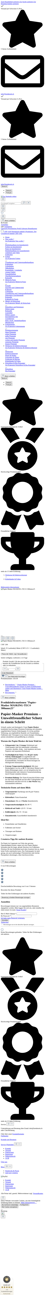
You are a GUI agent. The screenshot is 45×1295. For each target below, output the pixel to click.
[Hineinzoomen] (12, 638)
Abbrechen (5, 922)
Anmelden (4, 225)
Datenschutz (9, 1152)
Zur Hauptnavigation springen (18, 3)
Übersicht (4, 228)
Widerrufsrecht (10, 1156)
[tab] (24, 687)
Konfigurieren (24, 1205)
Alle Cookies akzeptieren (9, 1207)
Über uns (4, 1162)
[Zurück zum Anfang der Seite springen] (3, 1198)
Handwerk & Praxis (12, 1171)
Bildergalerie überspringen (10, 587)
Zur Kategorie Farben (12, 258)
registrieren (8, 227)
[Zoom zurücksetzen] (8, 638)
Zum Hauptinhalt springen (10, 2)
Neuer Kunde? (21, 910)
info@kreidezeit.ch (7, 94)
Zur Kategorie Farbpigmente (15, 326)
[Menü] (3, 199)
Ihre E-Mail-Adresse (8, 914)
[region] (22, 615)
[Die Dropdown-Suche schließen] (28, 203)
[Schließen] (2, 1209)
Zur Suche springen (26, 2)
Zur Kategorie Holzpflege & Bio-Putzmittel (20, 365)
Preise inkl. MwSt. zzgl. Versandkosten (14, 654)
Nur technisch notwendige (10, 1205)
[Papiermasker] (18, 589)
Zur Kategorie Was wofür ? (14, 241)
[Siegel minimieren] (12, 1279)
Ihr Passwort (6, 916)
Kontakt (8, 1148)
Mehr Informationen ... (29, 1203)
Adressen (24, 228)
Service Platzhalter (7, 1145)
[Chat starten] (2, 1213)
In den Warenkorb (7, 673)
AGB (7, 1158)
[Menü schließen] (6, 243)
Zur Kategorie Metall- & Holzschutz (17, 303)
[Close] (3, 1216)
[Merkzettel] (2, 214)
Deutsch (8, 190)
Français (9, 192)
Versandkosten (38, 1193)
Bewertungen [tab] (10, 693)
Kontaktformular (18, 1134)
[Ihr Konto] (3, 216)
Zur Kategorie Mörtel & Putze (15, 282)
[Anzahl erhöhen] (18, 669)
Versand (8, 1150)
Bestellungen (32, 228)
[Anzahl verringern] (5, 669)
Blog (3, 1167)
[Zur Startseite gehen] (8, 196)
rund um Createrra (11, 1173)
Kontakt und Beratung (8, 1140)
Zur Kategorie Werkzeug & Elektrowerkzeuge (21, 348)
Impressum (9, 1154)
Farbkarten (4, 1136)
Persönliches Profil (14, 228)
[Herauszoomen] (3, 638)
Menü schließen (10, 221)
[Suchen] (24, 203)
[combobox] (11, 203)
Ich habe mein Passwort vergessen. (13, 918)
